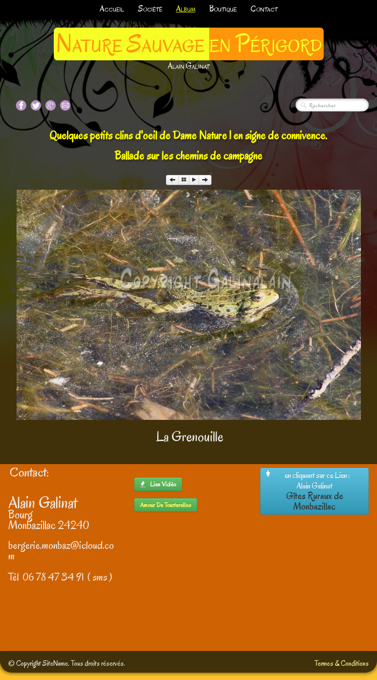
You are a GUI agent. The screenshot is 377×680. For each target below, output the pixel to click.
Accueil (112, 9)
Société (150, 9)
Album (185, 9)
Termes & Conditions (341, 663)
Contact (264, 9)
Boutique (223, 9)
